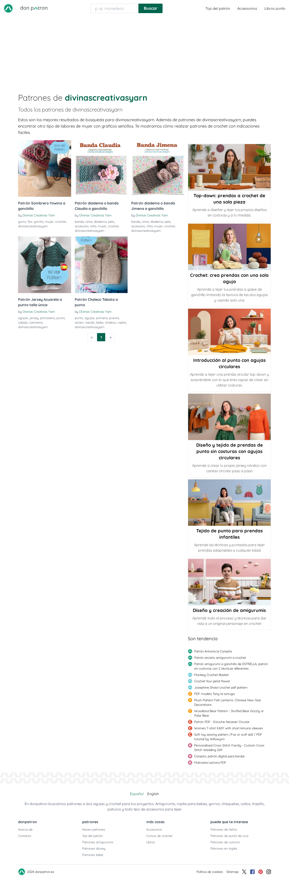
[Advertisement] (144, 50)
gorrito (39, 222)
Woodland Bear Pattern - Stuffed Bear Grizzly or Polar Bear (229, 713)
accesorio (82, 226)
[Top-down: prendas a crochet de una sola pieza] (229, 167)
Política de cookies (209, 872)
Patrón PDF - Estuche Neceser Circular (221, 722)
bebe (99, 322)
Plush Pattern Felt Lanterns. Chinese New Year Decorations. (227, 702)
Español (137, 793)
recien (79, 322)
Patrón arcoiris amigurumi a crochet (220, 658)
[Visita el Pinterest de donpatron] (260, 872)
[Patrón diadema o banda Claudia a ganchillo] (101, 168)
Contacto (24, 836)
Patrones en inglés (223, 848)
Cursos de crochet (159, 836)
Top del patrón (217, 8)
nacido (90, 322)
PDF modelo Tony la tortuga (214, 694)
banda (79, 222)
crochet (60, 222)
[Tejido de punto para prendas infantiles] (229, 502)
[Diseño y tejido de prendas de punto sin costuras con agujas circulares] (229, 417)
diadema (100, 222)
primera (101, 318)
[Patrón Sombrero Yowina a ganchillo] (44, 168)
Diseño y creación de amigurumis (229, 610)
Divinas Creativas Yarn (39, 215)
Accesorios (154, 829)
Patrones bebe (92, 855)
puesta (114, 318)
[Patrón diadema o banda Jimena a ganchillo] (157, 168)
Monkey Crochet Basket (211, 675)
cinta (88, 222)
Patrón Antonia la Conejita (213, 651)
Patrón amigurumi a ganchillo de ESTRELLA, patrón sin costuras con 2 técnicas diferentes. (231, 666)
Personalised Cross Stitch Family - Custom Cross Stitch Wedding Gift (229, 747)
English (153, 793)
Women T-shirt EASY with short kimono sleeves (228, 728)
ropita (122, 322)
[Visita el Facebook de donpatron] (252, 872)
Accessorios (247, 8)
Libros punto (274, 8)
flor (30, 222)
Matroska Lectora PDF (210, 763)
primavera (47, 318)
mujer (49, 222)
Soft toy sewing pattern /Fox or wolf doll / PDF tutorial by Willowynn (228, 736)
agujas (23, 318)
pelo (111, 222)
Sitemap (232, 872)
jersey (34, 318)
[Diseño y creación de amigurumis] (229, 582)
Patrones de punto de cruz (229, 836)
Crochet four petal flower (212, 681)
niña (93, 226)
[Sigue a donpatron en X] (244, 872)
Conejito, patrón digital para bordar (219, 756)
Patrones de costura (225, 842)
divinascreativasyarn (33, 226)
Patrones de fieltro (223, 829)
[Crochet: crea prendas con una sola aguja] (229, 247)
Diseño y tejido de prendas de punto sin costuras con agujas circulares (229, 451)
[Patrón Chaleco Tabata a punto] (101, 265)
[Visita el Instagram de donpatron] (268, 872)
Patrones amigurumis (97, 842)
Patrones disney (93, 848)
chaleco (110, 322)
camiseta (35, 322)
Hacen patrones (93, 829)
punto (60, 318)
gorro (22, 222)
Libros (150, 842)
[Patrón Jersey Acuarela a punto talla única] (44, 265)
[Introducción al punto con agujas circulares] (229, 332)
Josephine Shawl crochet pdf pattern (220, 687)
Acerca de (25, 829)
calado (23, 322)
